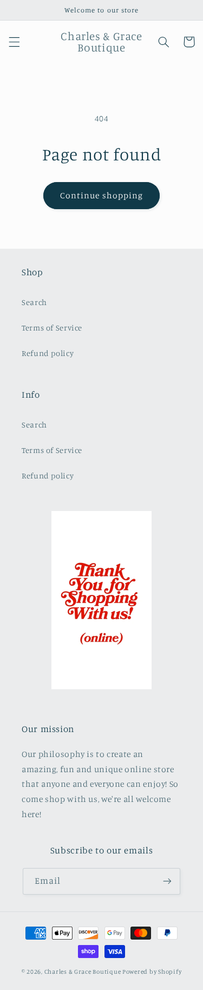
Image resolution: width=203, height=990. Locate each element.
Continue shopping (101, 195)
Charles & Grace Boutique (83, 971)
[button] (14, 41)
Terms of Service (52, 327)
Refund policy (48, 353)
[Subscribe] (167, 881)
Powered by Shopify (151, 971)
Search (34, 302)
